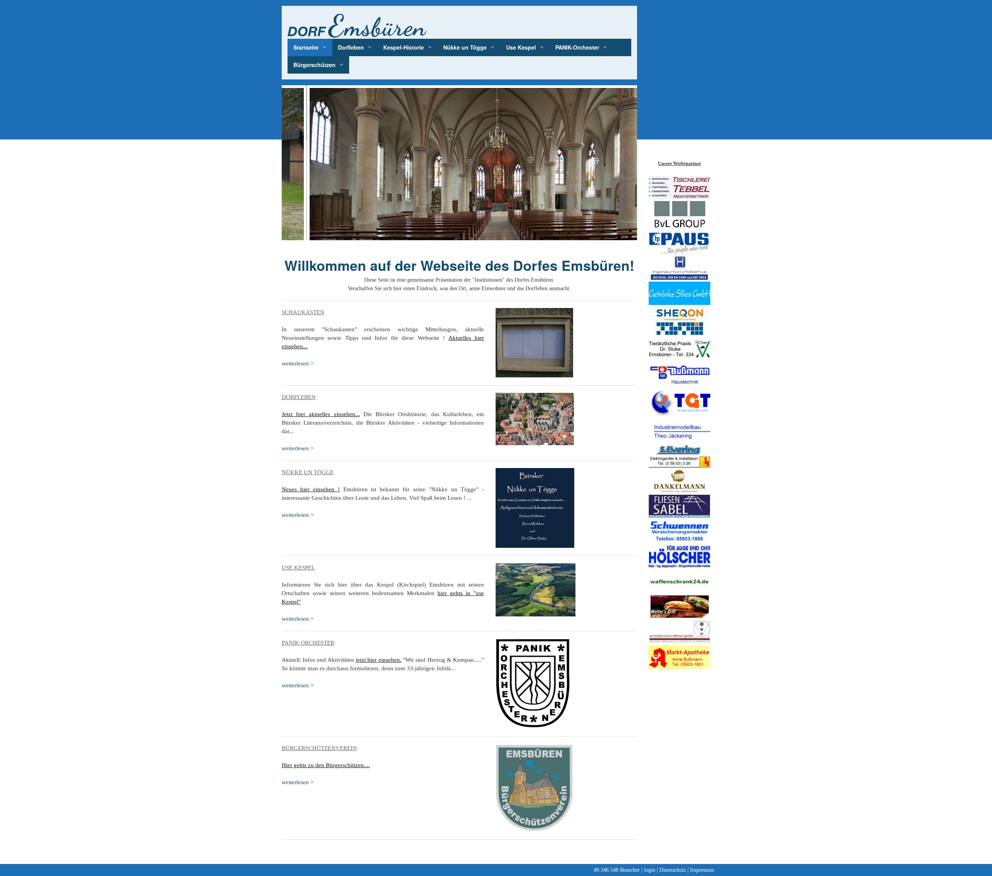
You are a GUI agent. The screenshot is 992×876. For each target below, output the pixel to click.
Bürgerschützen (314, 65)
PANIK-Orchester (577, 47)
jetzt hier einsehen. (378, 660)
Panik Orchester (308, 643)
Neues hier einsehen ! (311, 489)
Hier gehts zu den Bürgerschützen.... (326, 765)
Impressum (702, 870)
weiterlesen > (297, 363)
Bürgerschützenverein (319, 748)
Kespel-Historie (403, 47)
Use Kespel (521, 47)
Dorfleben (351, 47)
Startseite (306, 47)
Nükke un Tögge (465, 47)
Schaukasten (303, 312)
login (649, 870)
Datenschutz (673, 870)
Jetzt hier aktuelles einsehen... (321, 414)
